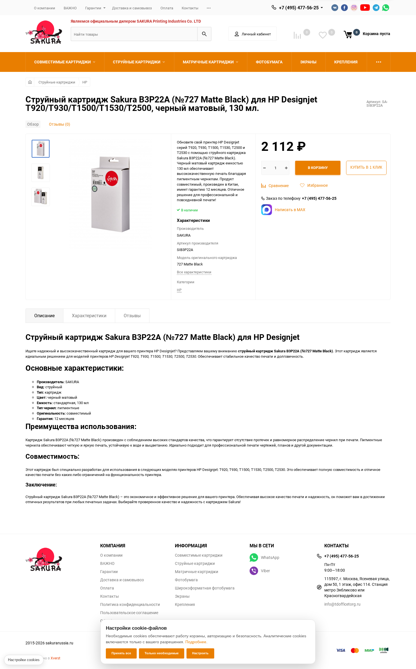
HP (84, 82)
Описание (44, 315)
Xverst (55, 658)
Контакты (190, 7)
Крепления (185, 604)
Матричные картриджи (196, 572)
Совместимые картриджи (198, 555)
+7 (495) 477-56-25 (299, 8)
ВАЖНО (70, 7)
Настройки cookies (24, 660)
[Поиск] (204, 34)
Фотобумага (186, 580)
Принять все (121, 653)
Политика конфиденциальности (130, 604)
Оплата (166, 7)
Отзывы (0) (59, 124)
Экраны (182, 596)
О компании (44, 7)
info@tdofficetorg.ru (342, 604)
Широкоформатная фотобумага (205, 588)
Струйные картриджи (56, 82)
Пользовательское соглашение (129, 613)
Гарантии (93, 7)
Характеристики (89, 315)
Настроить (200, 653)
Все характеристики (194, 272)
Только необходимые (162, 653)
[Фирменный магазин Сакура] (58, 557)
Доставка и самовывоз (132, 7)
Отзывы (132, 315)
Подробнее (195, 642)
